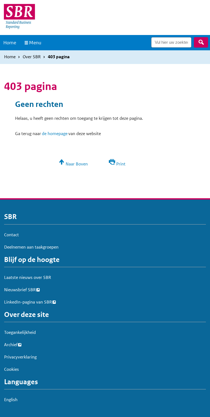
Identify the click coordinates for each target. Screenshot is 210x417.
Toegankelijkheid (20, 332)
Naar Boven (77, 164)
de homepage (55, 133)
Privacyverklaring (20, 357)
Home (9, 43)
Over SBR (32, 57)
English (11, 400)
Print (121, 164)
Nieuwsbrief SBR (20, 290)
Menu (35, 43)
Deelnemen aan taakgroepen (31, 247)
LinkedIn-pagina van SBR (28, 302)
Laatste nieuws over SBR (27, 277)
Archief (11, 345)
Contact (11, 235)
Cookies (11, 369)
